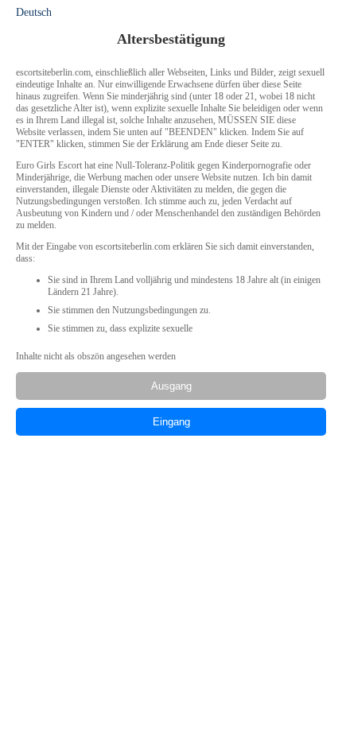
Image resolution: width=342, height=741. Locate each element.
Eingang (171, 422)
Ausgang (171, 386)
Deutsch (34, 12)
